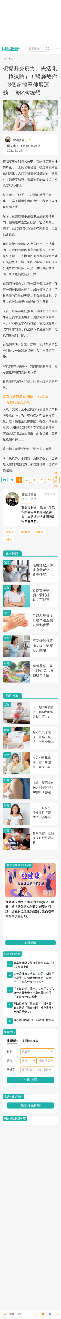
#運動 (8, 539)
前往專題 (30, 942)
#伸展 (39, 531)
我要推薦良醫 (30, 1105)
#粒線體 (25, 531)
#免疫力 (9, 531)
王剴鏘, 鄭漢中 (30, 146)
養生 (11, 58)
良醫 (5, 58)
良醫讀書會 (19, 140)
